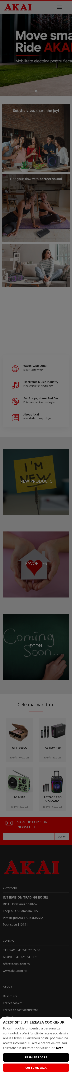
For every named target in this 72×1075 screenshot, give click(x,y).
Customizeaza (36, 1067)
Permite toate (36, 1057)
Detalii (61, 1048)
